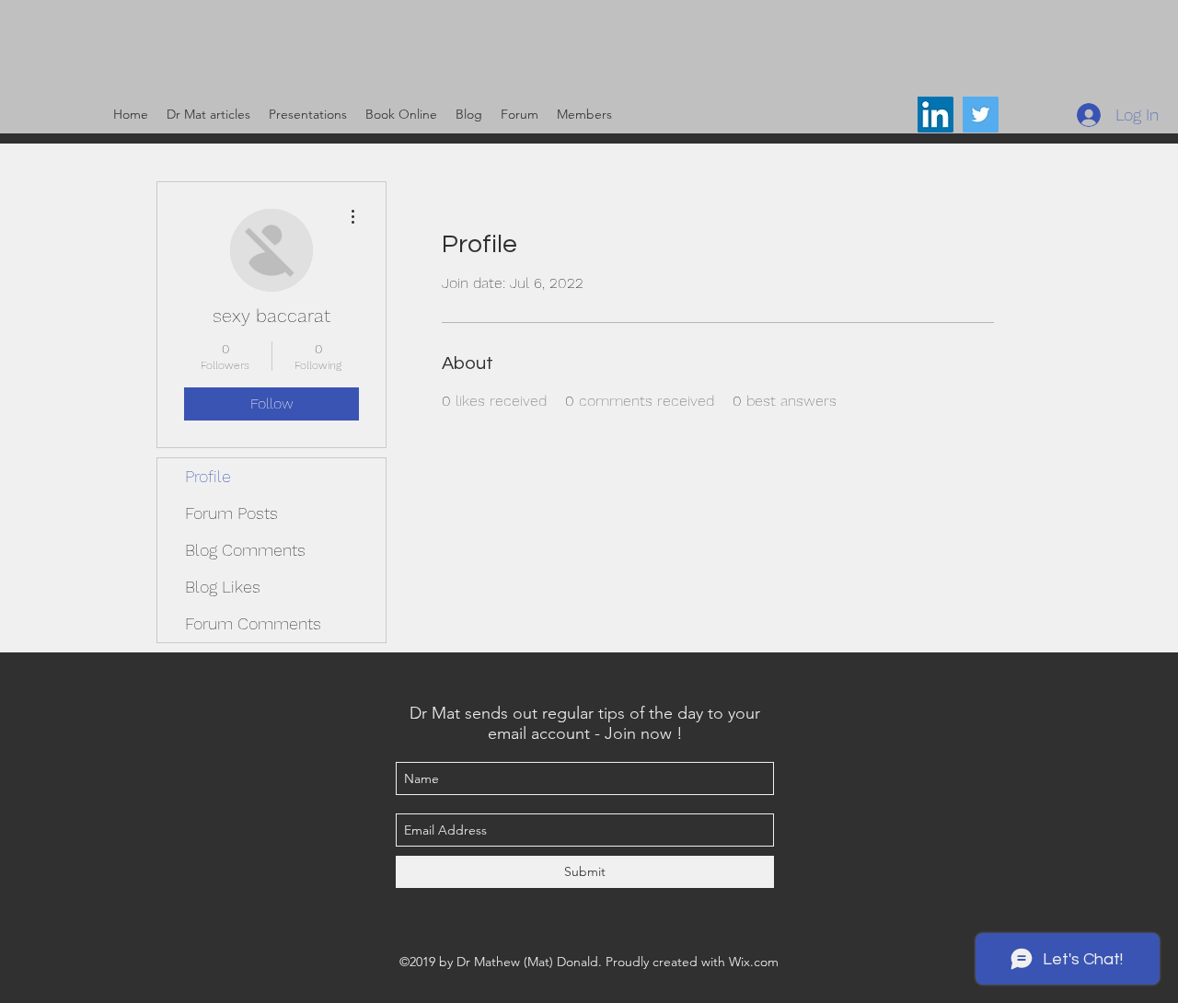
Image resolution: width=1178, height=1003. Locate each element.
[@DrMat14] (981, 115)
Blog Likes (222, 586)
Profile (208, 476)
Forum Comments (253, 623)
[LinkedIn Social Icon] (935, 115)
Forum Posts (231, 513)
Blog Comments (245, 549)
